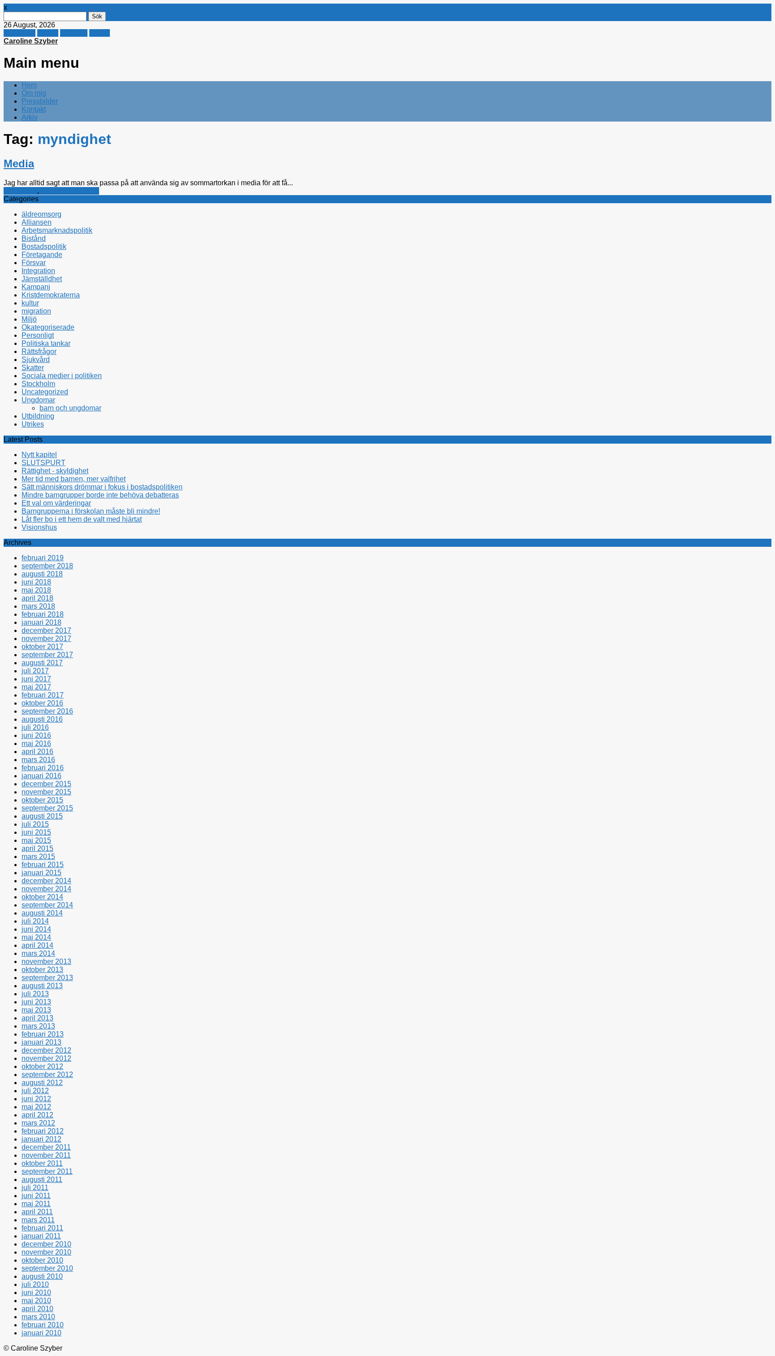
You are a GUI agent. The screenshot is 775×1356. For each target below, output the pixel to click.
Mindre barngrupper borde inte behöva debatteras (100, 495)
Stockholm (38, 384)
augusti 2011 (42, 1179)
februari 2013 (43, 1034)
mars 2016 (38, 759)
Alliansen (37, 222)
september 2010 (47, 1268)
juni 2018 (36, 582)
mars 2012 (38, 1123)
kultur (30, 303)
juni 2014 (36, 929)
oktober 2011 (42, 1163)
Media (19, 163)
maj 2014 (36, 937)
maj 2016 (36, 743)
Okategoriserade (48, 327)
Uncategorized (45, 392)
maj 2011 (36, 1204)
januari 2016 (41, 776)
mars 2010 (38, 1317)
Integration (20, 191)
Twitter (47, 33)
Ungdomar (38, 400)
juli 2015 (35, 824)
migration (36, 311)
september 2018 (47, 566)
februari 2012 (43, 1131)
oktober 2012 (42, 1066)
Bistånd (34, 238)
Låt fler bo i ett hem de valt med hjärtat (82, 519)
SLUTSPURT (43, 463)
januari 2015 (41, 872)
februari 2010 (43, 1325)
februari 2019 (43, 558)
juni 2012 (36, 1099)
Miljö (29, 319)
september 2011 (47, 1171)
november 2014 (46, 889)
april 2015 (37, 848)
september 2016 (47, 711)
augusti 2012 (42, 1082)
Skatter (33, 367)
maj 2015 (36, 840)
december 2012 (46, 1050)
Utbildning (38, 416)
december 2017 (46, 630)
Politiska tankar (46, 343)
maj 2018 (36, 590)
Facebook (19, 33)
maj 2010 (36, 1300)
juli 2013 (35, 994)
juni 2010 (36, 1292)
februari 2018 (43, 614)
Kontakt (34, 109)
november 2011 (46, 1155)
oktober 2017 (42, 646)
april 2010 (37, 1308)
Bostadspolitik (44, 246)
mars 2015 (38, 856)
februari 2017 (43, 695)
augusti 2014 (42, 913)
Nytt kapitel (39, 454)
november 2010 (46, 1252)
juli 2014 (35, 921)
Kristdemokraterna (70, 191)
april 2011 (37, 1212)
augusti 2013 (42, 986)
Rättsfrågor (39, 351)
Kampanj (36, 287)
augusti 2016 (42, 719)
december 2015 (46, 784)
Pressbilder (40, 101)
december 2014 (46, 881)
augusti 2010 (42, 1276)
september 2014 (47, 905)
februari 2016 (43, 768)
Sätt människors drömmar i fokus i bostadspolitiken (102, 487)
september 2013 (47, 977)
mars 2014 (38, 953)
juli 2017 (35, 671)
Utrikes (33, 424)
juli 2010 (35, 1284)
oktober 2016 (42, 703)
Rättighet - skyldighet (55, 471)
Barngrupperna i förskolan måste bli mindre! (91, 511)
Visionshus (39, 527)
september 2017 (47, 654)
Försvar (34, 262)
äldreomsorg (41, 214)
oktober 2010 (42, 1260)
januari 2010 (41, 1333)
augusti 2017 (42, 663)
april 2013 (37, 1018)
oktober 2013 (42, 969)
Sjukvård (36, 359)
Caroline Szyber (31, 41)
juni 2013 (36, 1002)
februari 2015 (43, 864)
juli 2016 (35, 727)
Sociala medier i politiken (62, 375)
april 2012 (37, 1115)
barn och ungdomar (70, 408)
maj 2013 (36, 1010)
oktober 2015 (42, 800)
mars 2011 (38, 1220)
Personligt (38, 335)
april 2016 (37, 751)
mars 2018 (38, 606)
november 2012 (46, 1058)
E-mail (99, 33)
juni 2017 (36, 679)
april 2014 (37, 945)
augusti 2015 (42, 816)
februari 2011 (42, 1228)
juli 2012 (35, 1090)
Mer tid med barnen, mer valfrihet (74, 479)
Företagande (42, 254)
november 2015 (46, 792)
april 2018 (37, 598)
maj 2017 (36, 687)
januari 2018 (41, 622)
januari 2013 (41, 1042)
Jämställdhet (42, 279)
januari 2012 (41, 1139)
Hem (29, 85)
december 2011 (46, 1147)
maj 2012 (36, 1107)
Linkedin (73, 33)
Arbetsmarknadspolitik (57, 230)
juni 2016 (36, 735)
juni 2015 (36, 832)
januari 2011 (41, 1236)
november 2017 (46, 638)
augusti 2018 (42, 574)
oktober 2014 (42, 897)
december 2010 (46, 1244)
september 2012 (47, 1074)
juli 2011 (35, 1187)
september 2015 (47, 808)
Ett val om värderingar (56, 503)
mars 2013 (38, 1026)
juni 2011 (36, 1195)
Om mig (34, 93)
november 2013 (46, 961)
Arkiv (30, 117)
